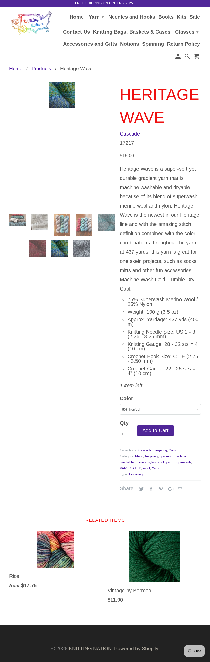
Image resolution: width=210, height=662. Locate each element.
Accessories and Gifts (90, 44)
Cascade (130, 134)
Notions (129, 44)
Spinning (153, 44)
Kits (181, 17)
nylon (152, 462)
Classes (187, 32)
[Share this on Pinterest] (160, 489)
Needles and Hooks (131, 17)
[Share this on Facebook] (150, 489)
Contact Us (76, 32)
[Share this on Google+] (169, 489)
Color (126, 398)
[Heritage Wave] (62, 121)
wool (146, 468)
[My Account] (178, 57)
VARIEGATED (130, 468)
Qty (124, 423)
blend (139, 456)
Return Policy (183, 44)
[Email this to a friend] (179, 489)
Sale (195, 17)
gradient (166, 456)
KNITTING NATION (90, 648)
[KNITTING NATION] (31, 23)
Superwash (182, 462)
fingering (151, 456)
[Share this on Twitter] (140, 489)
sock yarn (165, 462)
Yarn (96, 17)
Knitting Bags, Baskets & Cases (131, 32)
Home (77, 17)
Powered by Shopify (136, 648)
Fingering (160, 450)
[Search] (188, 57)
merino (141, 462)
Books (166, 17)
